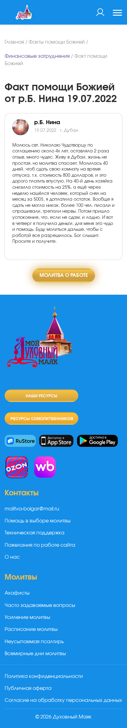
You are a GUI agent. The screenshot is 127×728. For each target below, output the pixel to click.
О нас (12, 557)
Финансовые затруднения (37, 56)
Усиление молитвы (27, 617)
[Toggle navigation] (117, 14)
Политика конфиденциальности (44, 676)
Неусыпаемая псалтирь (34, 641)
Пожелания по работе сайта (40, 545)
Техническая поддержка (34, 532)
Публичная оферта (28, 688)
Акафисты (17, 593)
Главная (14, 42)
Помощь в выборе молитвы (38, 520)
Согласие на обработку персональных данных (63, 700)
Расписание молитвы (31, 629)
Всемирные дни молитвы (35, 653)
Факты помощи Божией (57, 42)
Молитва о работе (63, 275)
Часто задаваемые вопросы (40, 605)
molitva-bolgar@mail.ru (32, 508)
